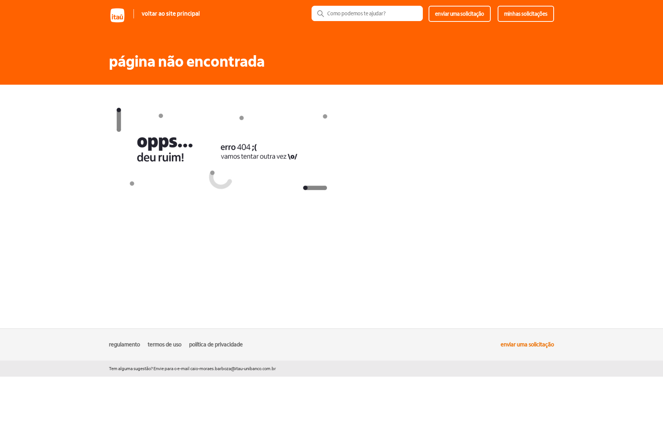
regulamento (124, 344)
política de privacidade (216, 344)
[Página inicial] (121, 21)
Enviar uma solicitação (459, 13)
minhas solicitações (526, 13)
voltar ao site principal (171, 14)
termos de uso (164, 344)
